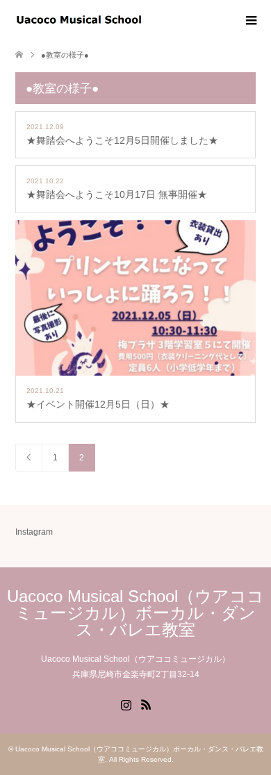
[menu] (250, 21)
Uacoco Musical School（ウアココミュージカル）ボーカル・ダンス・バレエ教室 (135, 613)
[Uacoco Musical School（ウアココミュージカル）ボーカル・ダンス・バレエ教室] (143, 20)
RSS (146, 703)
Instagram (34, 532)
